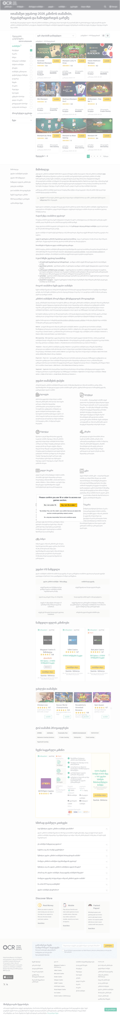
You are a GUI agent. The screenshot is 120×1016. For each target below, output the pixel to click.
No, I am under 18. (50, 505)
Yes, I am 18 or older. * (68, 505)
